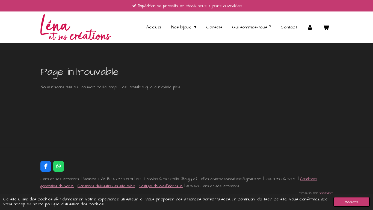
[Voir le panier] (326, 27)
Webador (326, 193)
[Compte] (309, 27)
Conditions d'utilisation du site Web (106, 186)
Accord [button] (351, 201)
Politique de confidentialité (161, 186)
